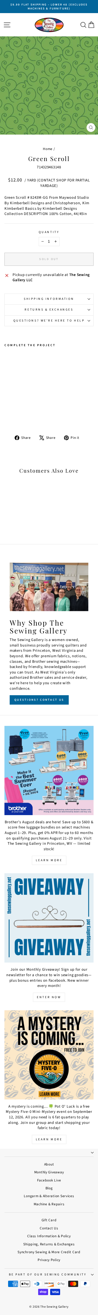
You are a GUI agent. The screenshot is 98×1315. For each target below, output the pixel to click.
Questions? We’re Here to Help (49, 320)
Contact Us (49, 1228)
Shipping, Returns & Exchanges (48, 1244)
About (49, 1164)
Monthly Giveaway (49, 1172)
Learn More (49, 860)
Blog (49, 1188)
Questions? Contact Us (39, 700)
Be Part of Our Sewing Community (48, 1274)
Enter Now (49, 997)
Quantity (49, 232)
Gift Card (49, 1220)
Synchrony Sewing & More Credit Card (49, 1252)
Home (48, 148)
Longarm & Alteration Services (49, 1196)
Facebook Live (49, 1180)
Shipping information (49, 299)
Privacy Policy (49, 1259)
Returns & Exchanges (49, 309)
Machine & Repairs (49, 1204)
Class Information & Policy (49, 1236)
